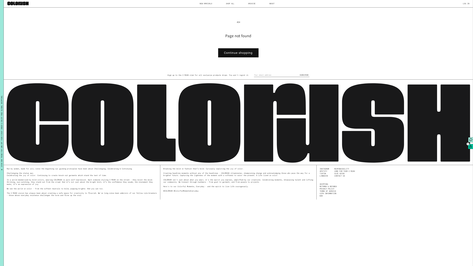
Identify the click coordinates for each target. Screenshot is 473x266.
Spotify (323, 171)
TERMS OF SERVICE (328, 191)
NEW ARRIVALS (206, 4)
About (272, 4)
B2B (321, 196)
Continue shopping (238, 53)
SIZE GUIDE (339, 174)
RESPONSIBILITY (341, 169)
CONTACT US (339, 176)
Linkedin (324, 176)
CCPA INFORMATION (328, 193)
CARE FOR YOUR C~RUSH (344, 171)
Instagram (324, 169)
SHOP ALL (230, 4)
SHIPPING (324, 184)
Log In (466, 4)
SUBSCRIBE (304, 75)
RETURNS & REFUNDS (328, 186)
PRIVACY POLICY (327, 189)
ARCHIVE (251, 4)
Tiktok (323, 174)
